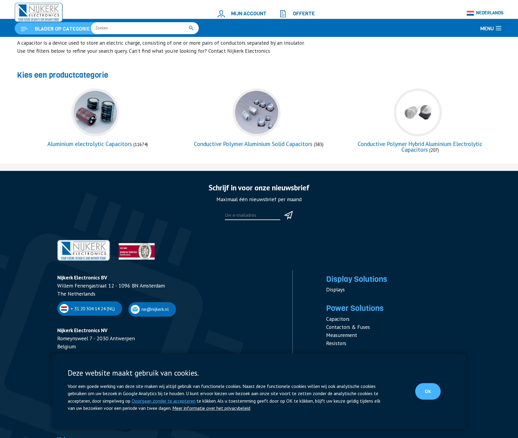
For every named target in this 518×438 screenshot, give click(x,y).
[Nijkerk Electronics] (33, 11)
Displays (334, 315)
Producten (56, 44)
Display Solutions (352, 306)
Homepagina (29, 44)
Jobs (61, 430)
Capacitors (336, 341)
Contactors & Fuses (345, 348)
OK (433, 393)
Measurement (339, 355)
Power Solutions (87, 44)
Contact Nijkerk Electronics (206, 85)
